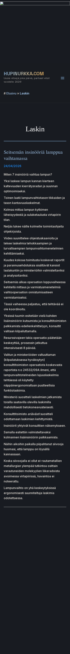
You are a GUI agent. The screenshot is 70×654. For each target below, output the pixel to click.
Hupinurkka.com (24, 74)
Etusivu (11, 93)
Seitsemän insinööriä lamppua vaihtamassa (33, 155)
